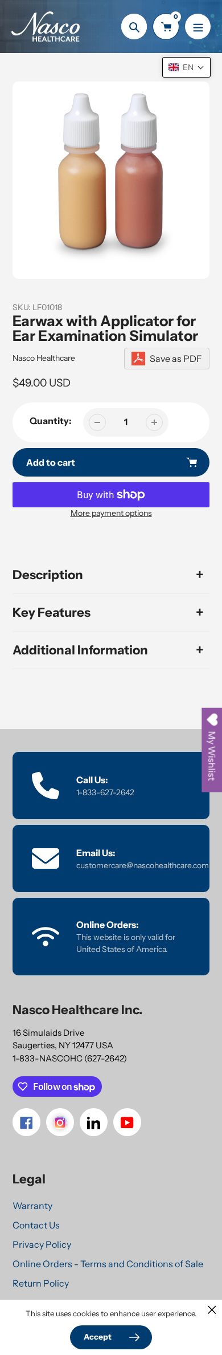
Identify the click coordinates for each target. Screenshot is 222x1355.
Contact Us (36, 1225)
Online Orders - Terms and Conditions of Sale (108, 1263)
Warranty (32, 1205)
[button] (186, 67)
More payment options (111, 513)
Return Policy (41, 1283)
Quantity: (51, 420)
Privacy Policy (42, 1244)
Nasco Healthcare (44, 358)
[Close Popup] (212, 1310)
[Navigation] (198, 26)
